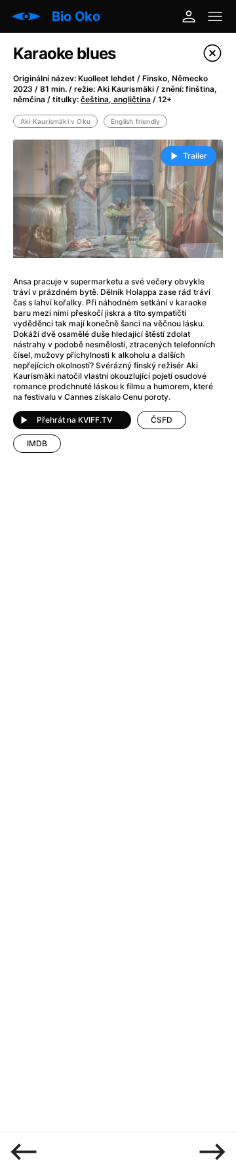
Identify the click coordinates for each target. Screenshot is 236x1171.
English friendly (135, 121)
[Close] (212, 53)
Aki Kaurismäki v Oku (55, 121)
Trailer (195, 156)
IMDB (37, 443)
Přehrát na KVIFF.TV (74, 420)
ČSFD (161, 420)
